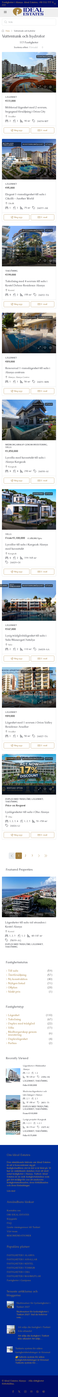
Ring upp (18, 130)
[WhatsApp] (38, 1386)
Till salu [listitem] (13, 965)
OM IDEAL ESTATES (18, 1209)
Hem (7, 31)
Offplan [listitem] (12, 982)
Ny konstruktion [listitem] (17, 974)
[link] (29, 72)
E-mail (44, 130)
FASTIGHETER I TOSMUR (21, 1262)
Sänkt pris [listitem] (14, 986)
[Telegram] (44, 1386)
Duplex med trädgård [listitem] (21, 1018)
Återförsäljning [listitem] (17, 970)
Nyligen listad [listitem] (16, 978)
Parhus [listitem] (12, 1038)
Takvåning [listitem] (14, 1014)
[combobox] (36, 47)
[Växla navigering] (55, 3)
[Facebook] (13, 1386)
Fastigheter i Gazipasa (19, 1275)
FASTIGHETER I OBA (18, 1267)
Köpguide (12, 1213)
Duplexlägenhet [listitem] (18, 1034)
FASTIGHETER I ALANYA (20, 1250)
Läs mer (11, 1185)
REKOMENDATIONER (19, 1230)
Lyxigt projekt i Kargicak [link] (34, 1114)
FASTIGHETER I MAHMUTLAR (24, 1271)
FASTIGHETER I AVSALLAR (22, 1254)
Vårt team (12, 1226)
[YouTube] (32, 1386)
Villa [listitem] (11, 1022)
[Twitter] (20, 1386)
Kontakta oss (14, 1205)
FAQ (9, 1218)
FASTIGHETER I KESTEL (20, 1258)
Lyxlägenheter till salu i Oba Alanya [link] (27, 812)
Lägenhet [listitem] (13, 1010)
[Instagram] (26, 1386)
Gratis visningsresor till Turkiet (23, 1222)
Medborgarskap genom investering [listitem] (22, 1028)
